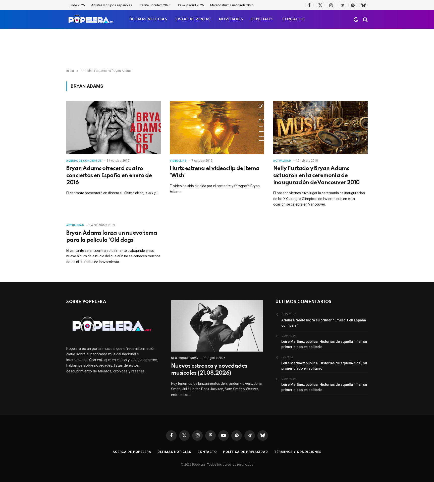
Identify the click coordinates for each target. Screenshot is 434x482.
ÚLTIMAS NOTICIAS (148, 19)
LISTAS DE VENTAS (193, 19)
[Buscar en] (365, 19)
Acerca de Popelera (132, 452)
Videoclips (178, 160)
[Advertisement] (217, 49)
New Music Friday (185, 358)
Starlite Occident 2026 (154, 5)
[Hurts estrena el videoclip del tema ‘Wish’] (217, 127)
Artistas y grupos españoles (111, 5)
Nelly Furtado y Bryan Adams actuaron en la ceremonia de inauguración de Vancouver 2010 (316, 175)
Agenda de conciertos (84, 160)
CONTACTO (293, 19)
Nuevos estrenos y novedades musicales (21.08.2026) (209, 369)
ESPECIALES (262, 19)
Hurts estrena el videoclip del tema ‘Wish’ (214, 172)
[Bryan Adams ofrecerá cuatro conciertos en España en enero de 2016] (113, 127)
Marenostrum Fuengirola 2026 (231, 5)
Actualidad (282, 160)
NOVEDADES (231, 19)
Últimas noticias (174, 452)
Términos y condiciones (297, 452)
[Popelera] (91, 19)
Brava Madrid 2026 (190, 5)
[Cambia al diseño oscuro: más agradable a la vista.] (356, 19)
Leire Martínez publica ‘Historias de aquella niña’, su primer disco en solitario (324, 344)
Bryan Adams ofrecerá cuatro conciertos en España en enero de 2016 (109, 175)
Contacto (207, 452)
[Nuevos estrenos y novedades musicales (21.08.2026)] (217, 326)
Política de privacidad (245, 452)
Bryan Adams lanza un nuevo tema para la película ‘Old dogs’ (111, 236)
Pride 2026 (77, 5)
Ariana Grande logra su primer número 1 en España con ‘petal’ (323, 322)
